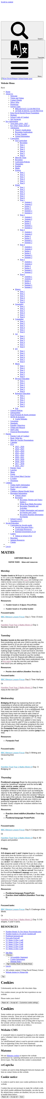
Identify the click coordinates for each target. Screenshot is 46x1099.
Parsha (12, 489)
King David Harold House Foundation (24, 113)
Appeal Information (22, 136)
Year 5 (22, 153)
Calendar (13, 442)
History (18, 289)
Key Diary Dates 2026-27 (20, 126)
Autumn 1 (28, 202)
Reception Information (18, 493)
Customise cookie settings (29, 1002)
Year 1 (22, 145)
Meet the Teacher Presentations (21, 440)
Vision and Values (17, 98)
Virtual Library (20, 495)
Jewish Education (12, 523)
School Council (16, 519)
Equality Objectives (17, 425)
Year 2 (22, 147)
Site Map (9, 953)
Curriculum (14, 138)
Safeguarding (15, 413)
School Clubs (15, 107)
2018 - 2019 (19, 461)
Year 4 (22, 151)
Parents (8, 434)
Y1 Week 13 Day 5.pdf (14, 949)
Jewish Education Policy (24, 527)
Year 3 (22, 149)
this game (7, 661)
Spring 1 (28, 206)
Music (17, 364)
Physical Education (22, 379)
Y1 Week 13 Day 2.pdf (14, 942)
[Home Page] (16, 79)
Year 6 (22, 155)
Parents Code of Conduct (19, 436)
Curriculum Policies (22, 162)
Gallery (13, 534)
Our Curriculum (21, 141)
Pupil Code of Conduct (19, 487)
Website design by (17, 972)
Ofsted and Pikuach (17, 427)
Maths (17, 168)
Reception (23, 143)
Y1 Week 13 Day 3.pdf (14, 944)
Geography (19, 304)
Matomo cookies (13, 1056)
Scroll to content (7, 2)
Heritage (13, 115)
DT (16, 349)
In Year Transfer (21, 134)
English (18, 166)
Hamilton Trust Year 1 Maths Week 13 (16, 625)
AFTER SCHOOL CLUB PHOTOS (29, 111)
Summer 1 (28, 211)
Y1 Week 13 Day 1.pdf (14, 940)
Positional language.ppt (14, 936)
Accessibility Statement (19, 957)
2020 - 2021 (19, 457)
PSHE (17, 185)
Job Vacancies (15, 119)
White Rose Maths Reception (31, 504)
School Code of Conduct (19, 117)
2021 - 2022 (19, 455)
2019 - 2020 (19, 459)
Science (18, 170)
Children (9, 483)
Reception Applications (23, 132)
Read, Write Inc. (16, 438)
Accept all (14, 1002)
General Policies (16, 410)
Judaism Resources (17, 540)
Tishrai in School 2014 (23, 536)
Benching (14, 538)
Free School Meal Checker (20, 476)
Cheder (13, 542)
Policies (9, 955)
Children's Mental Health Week (22, 491)
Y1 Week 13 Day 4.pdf (14, 947)
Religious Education (22, 393)
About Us (9, 94)
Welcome (13, 96)
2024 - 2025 (19, 449)
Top (3, 976)
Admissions (14, 128)
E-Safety (13, 478)
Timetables (19, 164)
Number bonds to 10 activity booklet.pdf (21, 934)
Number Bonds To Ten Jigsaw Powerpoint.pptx (23, 932)
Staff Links (14, 430)
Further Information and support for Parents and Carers (32, 511)
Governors (14, 421)
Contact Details (16, 100)
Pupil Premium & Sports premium (23, 415)
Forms (12, 474)
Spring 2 (28, 209)
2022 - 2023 (19, 453)
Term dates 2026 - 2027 (19, 124)
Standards (14, 423)
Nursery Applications (23, 130)
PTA (12, 444)
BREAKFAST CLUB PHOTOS (27, 109)
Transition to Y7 (16, 521)
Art (16, 334)
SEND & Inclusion (17, 417)
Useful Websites (21, 419)
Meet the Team (20, 158)
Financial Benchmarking (19, 432)
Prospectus (14, 104)
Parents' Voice (15, 468)
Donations (14, 481)
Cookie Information (17, 959)
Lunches (13, 470)
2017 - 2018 (19, 464)
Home (8, 92)
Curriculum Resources (23, 529)
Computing (19, 319)
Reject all (5, 1002)
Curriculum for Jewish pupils (21, 525)
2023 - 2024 (19, 451)
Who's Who (14, 102)
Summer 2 (28, 213)
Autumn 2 (28, 204)
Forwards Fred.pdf (13, 938)
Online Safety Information (20, 485)
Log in (8, 546)
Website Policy (15, 962)
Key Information (12, 121)
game (26, 580)
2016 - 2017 (19, 466)
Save (21, 1097)
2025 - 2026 (19, 447)
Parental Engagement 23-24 (25, 532)
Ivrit (16, 408)
